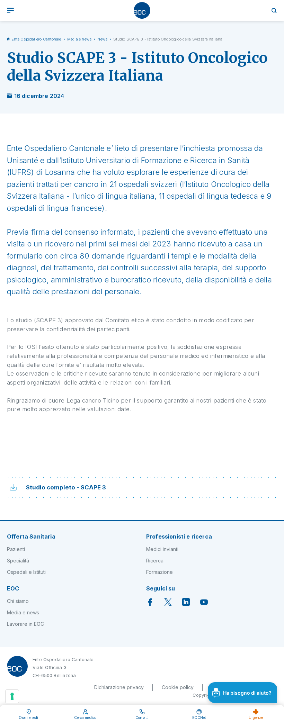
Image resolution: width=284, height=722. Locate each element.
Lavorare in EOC (25, 624)
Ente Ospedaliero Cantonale (36, 39)
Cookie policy (178, 687)
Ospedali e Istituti (26, 572)
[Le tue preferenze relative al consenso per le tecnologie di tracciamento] (12, 696)
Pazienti (16, 549)
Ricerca (154, 560)
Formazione (159, 572)
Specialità (18, 560)
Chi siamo (18, 601)
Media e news (79, 39)
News (102, 39)
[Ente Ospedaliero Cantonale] (142, 10)
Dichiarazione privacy (119, 687)
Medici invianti (162, 549)
